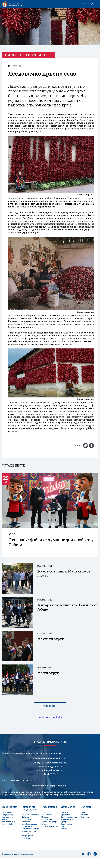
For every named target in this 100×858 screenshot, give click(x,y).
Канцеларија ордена (30, 829)
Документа (68, 807)
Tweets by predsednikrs (50, 717)
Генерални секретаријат (30, 808)
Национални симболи (66, 825)
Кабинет (25, 817)
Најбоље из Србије (49, 822)
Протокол (26, 822)
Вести (43, 812)
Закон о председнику (66, 813)
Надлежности (8, 817)
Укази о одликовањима (8, 820)
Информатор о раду (69, 817)
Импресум (85, 817)
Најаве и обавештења (46, 818)
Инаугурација (8, 815)
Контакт (86, 807)
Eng (83, 4)
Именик (84, 812)
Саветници (26, 819)
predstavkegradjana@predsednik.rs (50, 785)
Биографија (7, 812)
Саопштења (46, 815)
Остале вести (48, 705)
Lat (88, 4)
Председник (9, 807)
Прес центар (49, 807)
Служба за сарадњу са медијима (30, 825)
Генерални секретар (30, 815)
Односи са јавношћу (49, 826)
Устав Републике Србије (68, 820)
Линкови (84, 815)
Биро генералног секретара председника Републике (29, 834)
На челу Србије (8, 824)
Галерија (44, 824)
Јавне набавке (67, 829)
